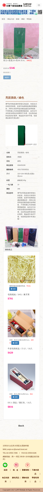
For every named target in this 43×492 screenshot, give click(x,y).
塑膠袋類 (25, 470)
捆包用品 (15, 478)
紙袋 (5, 470)
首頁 (3, 19)
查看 (14, 289)
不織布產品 (35, 472)
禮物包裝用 (25, 479)
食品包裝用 (5, 479)
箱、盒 (15, 470)
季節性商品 (35, 479)
